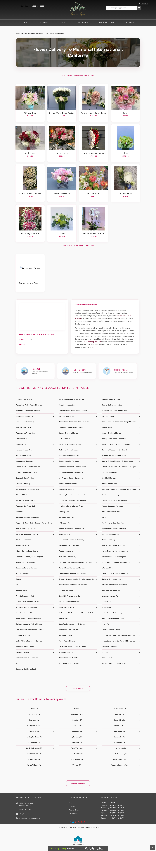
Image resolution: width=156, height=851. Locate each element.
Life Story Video (22, 652)
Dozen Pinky (62, 153)
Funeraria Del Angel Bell (25, 506)
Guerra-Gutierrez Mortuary (112, 405)
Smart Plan (106, 624)
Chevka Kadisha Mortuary (69, 461)
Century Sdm (64, 512)
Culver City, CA (119, 720)
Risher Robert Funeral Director (28, 411)
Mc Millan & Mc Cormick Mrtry (27, 534)
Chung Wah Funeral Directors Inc (71, 427)
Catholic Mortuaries (66, 416)
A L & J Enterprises (23, 540)
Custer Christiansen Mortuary (27, 602)
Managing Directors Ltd (68, 517)
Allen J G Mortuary (23, 495)
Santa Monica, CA (119, 748)
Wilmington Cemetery (110, 534)
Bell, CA (77, 709)
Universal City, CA (119, 759)
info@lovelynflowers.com (28, 814)
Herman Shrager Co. (24, 450)
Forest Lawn (106, 607)
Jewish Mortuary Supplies (26, 529)
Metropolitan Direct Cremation (114, 439)
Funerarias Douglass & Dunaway (71, 540)
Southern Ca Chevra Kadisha (27, 669)
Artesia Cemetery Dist (25, 596)
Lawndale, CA (119, 737)
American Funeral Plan (110, 596)
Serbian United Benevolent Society (73, 411)
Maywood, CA (119, 742)
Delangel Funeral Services (69, 545)
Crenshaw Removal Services (27, 472)
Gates (104, 517)
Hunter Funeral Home (110, 484)
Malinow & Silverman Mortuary (114, 455)
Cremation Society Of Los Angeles (72, 500)
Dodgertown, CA (33, 726)
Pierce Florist (107, 658)
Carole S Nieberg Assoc (111, 399)
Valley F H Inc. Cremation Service (29, 641)
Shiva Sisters (21, 444)
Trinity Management (110, 472)
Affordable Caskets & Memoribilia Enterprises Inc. (121, 467)
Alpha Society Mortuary (111, 630)
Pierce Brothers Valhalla (68, 658)
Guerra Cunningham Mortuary (113, 545)
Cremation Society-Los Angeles (114, 500)
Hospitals (72, 806)
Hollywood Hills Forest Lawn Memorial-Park (76, 613)
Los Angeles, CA (34, 742)
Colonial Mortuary (23, 484)
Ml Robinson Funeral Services (27, 517)
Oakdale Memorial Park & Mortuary (30, 624)
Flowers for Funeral (23, 427)
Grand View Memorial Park (69, 602)
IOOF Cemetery (108, 416)
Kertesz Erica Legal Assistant (27, 489)
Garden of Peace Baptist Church (114, 450)
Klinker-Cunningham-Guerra (27, 551)
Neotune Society (108, 540)
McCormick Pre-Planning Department (116, 562)
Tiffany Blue (30, 113)
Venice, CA (76, 765)
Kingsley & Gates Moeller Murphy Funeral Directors (78, 579)
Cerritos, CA (34, 720)
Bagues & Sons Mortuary (25, 478)
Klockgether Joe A (66, 590)
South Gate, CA (77, 754)
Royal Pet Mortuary (109, 478)
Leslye (62, 233)
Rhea (125, 153)
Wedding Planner (107, 23)
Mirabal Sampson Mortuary (112, 506)
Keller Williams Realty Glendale (28, 618)
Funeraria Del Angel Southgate (114, 557)
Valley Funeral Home (67, 641)
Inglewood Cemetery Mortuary (114, 529)
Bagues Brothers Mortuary (69, 433)
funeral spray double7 (30, 193)
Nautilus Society (22, 573)
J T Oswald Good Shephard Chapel (72, 647)
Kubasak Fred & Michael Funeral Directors (118, 635)
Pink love (30, 153)
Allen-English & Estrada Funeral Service (74, 495)
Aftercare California (109, 647)
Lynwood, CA (77, 742)
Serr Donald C (64, 534)
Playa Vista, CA (76, 748)
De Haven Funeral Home (68, 450)
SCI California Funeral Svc (69, 663)
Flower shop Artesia (92, 342)
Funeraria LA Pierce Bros (25, 433)
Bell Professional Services (26, 500)
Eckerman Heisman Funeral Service (30, 630)
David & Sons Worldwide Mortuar (72, 568)
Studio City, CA (34, 759)
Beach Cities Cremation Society (71, 529)
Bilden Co (20, 512)
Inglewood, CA (76, 737)
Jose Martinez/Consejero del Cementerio (75, 562)
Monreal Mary (21, 590)
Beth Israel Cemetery (24, 416)
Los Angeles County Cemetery (71, 478)
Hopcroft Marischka (24, 399)
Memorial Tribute (65, 635)
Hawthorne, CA (119, 731)
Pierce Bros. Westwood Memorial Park (74, 422)
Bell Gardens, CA (119, 709)
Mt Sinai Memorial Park (68, 484)
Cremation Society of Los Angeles (29, 557)
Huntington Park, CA (34, 737)
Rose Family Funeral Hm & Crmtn (72, 624)
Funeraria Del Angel (109, 427)
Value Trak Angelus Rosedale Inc (71, 399)
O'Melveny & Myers (66, 489)
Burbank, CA (119, 714)
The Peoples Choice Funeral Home (72, 573)
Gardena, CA (34, 731)
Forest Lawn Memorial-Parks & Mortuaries (118, 641)
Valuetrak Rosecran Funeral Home (115, 411)
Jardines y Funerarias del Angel (71, 506)
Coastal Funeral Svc (66, 607)
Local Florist (73, 813)
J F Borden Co (64, 523)
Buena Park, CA (77, 714)
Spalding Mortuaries (67, 405)
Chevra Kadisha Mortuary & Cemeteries (117, 461)
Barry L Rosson (64, 618)
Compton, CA (76, 720)
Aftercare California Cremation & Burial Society (120, 489)
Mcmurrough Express (24, 461)
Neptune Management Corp (113, 618)
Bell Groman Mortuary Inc (112, 495)
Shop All (64, 23)
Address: (23, 340)
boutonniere (125, 193)
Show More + (78, 688)
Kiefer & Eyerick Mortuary (112, 613)
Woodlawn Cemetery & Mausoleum (73, 585)
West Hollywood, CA (119, 765)
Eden (125, 113)
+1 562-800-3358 (37, 6)
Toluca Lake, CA (76, 759)
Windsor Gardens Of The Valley (114, 663)
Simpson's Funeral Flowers (26, 568)
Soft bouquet (93, 193)
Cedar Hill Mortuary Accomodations (116, 444)
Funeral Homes (74, 810)
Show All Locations (78, 783)
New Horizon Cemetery (111, 590)
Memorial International (25, 647)
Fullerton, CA (119, 726)
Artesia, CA (34, 709)
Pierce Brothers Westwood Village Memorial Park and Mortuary (121, 422)
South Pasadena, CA (119, 754)
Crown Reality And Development (72, 472)
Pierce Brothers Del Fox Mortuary (115, 551)
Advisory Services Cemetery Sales (72, 467)
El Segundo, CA (77, 726)
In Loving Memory (30, 233)
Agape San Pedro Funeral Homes (29, 405)
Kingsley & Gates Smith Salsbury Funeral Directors (35, 523)
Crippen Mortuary (23, 635)
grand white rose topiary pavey (62, 113)
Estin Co (105, 652)
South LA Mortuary (23, 455)
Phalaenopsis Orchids (93, 233)
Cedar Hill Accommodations (70, 444)
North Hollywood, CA (34, 748)
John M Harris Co (22, 545)
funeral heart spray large (94, 113)
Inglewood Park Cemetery (69, 455)
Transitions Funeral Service (26, 607)
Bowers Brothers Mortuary (112, 433)
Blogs (71, 803)
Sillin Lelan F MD (65, 439)
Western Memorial (66, 551)
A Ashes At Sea (107, 568)
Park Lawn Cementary (67, 557)
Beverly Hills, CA (33, 714)
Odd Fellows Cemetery (25, 422)
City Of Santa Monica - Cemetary (115, 573)
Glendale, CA (77, 731)
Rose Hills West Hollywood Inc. (28, 467)
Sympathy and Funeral (30, 283)
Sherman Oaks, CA (34, 754)
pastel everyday (62, 193)
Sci (17, 585)
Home (26, 23)
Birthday (44, 23)
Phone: (22, 344)
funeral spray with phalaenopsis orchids (94, 153)
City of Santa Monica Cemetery (114, 585)
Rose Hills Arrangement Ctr (69, 596)
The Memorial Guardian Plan (113, 523)
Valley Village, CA (34, 765)
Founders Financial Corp (25, 613)
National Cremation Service (113, 579)
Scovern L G (106, 602)
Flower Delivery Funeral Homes (33, 33)
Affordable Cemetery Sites (69, 630)
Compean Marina (22, 439)
